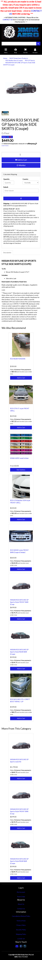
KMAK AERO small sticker (19, 458)
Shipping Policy (21, 934)
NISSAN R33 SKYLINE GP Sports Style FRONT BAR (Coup (19, 602)
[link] (21, 946)
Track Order (21, 896)
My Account (21, 892)
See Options (21, 470)
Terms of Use (21, 921)
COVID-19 (21, 939)
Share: (4, 137)
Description (7, 252)
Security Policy (21, 930)
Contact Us (21, 909)
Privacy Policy (21, 925)
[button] (21, 165)
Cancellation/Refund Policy (21, 916)
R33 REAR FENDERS (17, 359)
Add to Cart (22, 160)
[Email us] (17, 946)
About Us (21, 904)
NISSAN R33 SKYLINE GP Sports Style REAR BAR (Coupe (19, 652)
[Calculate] (21, 198)
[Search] (38, 43)
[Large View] (5, 113)
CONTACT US (8, 20)
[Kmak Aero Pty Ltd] (21, 31)
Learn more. (5, 145)
